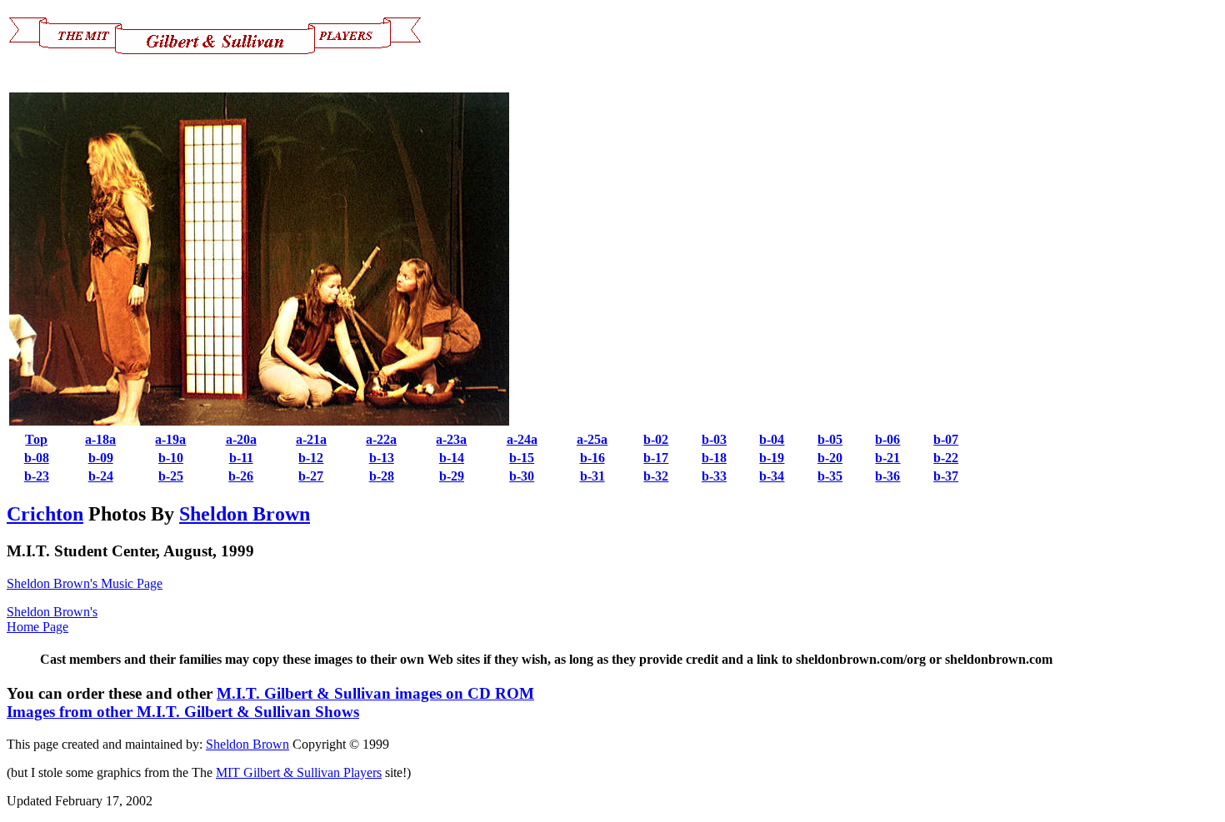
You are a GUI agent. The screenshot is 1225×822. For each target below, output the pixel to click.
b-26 (240, 476)
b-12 (310, 458)
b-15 (521, 458)
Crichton (45, 514)
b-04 (771, 439)
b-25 (170, 476)
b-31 (592, 476)
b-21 (887, 458)
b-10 (170, 458)
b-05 (830, 439)
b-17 (655, 458)
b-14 (451, 458)
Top (36, 439)
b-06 (887, 439)
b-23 (36, 476)
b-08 (36, 458)
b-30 (521, 476)
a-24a (522, 439)
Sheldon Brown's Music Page (84, 583)
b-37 (945, 476)
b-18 (714, 458)
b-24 (100, 476)
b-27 (310, 476)
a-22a (381, 439)
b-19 (771, 458)
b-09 (100, 458)
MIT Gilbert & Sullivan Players (299, 772)
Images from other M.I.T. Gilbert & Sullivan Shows (183, 711)
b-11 (241, 458)
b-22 (945, 458)
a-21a (311, 439)
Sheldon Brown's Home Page (52, 619)
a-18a (100, 439)
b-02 (655, 439)
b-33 (714, 476)
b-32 (655, 476)
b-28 (381, 476)
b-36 (887, 476)
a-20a (241, 439)
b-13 (381, 458)
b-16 (592, 458)
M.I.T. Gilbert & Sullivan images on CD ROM (375, 693)
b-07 (945, 439)
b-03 (714, 439)
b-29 (451, 476)
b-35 (830, 476)
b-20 (830, 458)
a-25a (592, 439)
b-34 (771, 476)
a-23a (451, 439)
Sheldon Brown (244, 514)
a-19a (170, 439)
